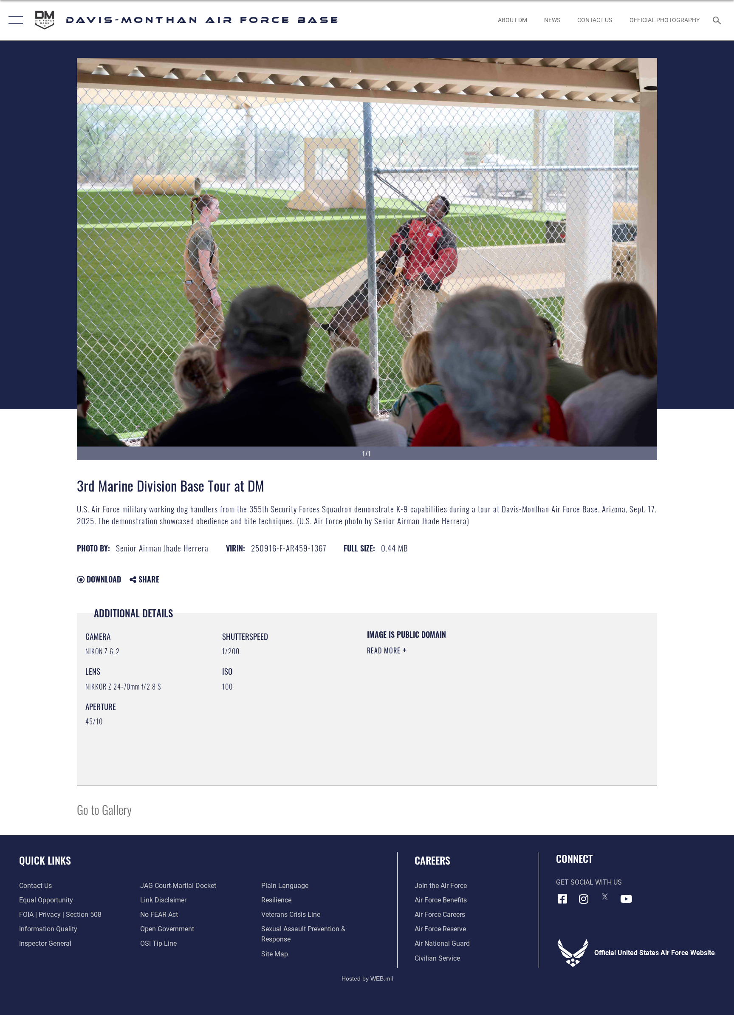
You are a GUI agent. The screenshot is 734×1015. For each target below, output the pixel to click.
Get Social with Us (589, 882)
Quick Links (45, 860)
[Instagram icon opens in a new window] (583, 899)
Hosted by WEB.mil (367, 978)
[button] (14, 20)
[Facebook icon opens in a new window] (562, 899)
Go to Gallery (104, 809)
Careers (432, 860)
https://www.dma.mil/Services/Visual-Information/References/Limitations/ (466, 704)
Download (103, 579)
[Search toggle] (718, 20)
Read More (385, 650)
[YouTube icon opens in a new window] (626, 899)
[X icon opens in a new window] (604, 896)
